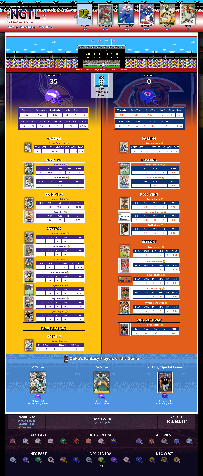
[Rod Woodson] (29, 281)
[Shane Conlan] (29, 242)
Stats (11, 27)
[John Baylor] (29, 320)
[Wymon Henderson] (125, 312)
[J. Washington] (125, 280)
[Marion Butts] (29, 174)
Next (194, 16)
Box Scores (27, 427)
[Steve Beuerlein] (28, 151)
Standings (26, 27)
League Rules (26, 423)
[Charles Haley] (125, 298)
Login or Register (16, 7)
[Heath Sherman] (124, 174)
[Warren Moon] (124, 152)
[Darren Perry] (29, 268)
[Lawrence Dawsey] (124, 218)
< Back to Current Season (19, 22)
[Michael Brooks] (29, 255)
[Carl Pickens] (124, 234)
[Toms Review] (101, 80)
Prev (76, 16)
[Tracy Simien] (125, 257)
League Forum (26, 420)
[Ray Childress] (29, 307)
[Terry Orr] (29, 221)
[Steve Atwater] (125, 271)
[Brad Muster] (124, 334)
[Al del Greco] (29, 350)
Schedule (44, 27)
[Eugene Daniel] (29, 294)
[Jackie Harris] (124, 208)
